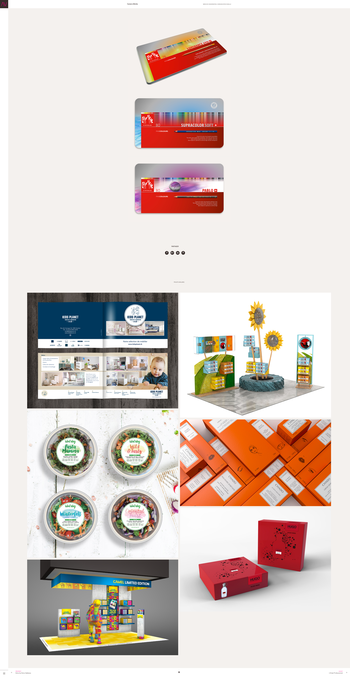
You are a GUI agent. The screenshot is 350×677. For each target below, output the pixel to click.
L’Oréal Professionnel (336, 673)
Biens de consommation (210, 4)
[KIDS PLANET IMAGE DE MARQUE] (102, 350)
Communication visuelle (224, 4)
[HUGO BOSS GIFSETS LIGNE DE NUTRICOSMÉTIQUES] (255, 560)
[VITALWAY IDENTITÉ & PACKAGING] (102, 484)
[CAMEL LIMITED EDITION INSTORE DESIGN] (102, 607)
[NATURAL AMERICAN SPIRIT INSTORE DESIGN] (255, 355)
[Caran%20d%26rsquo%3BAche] (167, 253)
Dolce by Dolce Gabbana (23, 673)
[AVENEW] (4, 4)
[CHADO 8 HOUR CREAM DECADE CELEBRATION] (255, 462)
